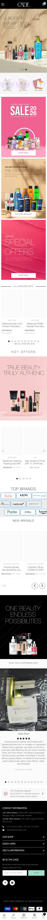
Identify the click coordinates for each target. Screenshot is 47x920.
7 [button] (28, 341)
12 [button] (41, 782)
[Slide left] (35, 586)
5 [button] (22, 341)
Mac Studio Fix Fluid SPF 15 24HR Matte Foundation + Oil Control (35, 462)
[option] (23, 41)
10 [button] (38, 341)
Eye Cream (31, 90)
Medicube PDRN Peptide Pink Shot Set (35, 325)
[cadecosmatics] (15, 82)
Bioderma (12, 458)
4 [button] (18, 341)
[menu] (2, 4)
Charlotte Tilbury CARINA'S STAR (35, 568)
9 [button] (35, 341)
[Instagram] (12, 882)
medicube (12, 320)
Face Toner (15, 90)
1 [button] (21, 69)
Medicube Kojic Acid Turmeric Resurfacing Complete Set (12, 325)
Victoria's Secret (11, 564)
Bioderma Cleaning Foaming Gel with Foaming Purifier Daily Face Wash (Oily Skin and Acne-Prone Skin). (12, 462)
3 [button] (26, 69)
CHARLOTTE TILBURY (35, 564)
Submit (36, 873)
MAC (35, 458)
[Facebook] (5, 882)
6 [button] (25, 341)
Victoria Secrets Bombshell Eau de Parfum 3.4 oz (11, 568)
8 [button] (31, 341)
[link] (23, 388)
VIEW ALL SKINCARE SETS (24, 344)
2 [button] (23, 69)
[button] (3, 451)
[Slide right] (42, 586)
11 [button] (38, 782)
